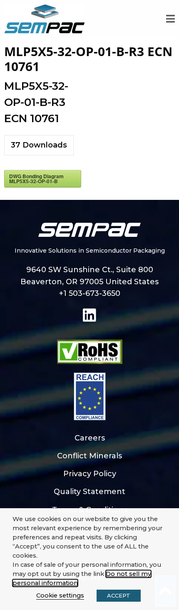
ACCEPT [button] (118, 595)
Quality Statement (89, 491)
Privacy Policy (89, 473)
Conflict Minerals (89, 455)
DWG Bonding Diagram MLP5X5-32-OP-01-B (36, 178)
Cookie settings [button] (60, 595)
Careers (90, 438)
